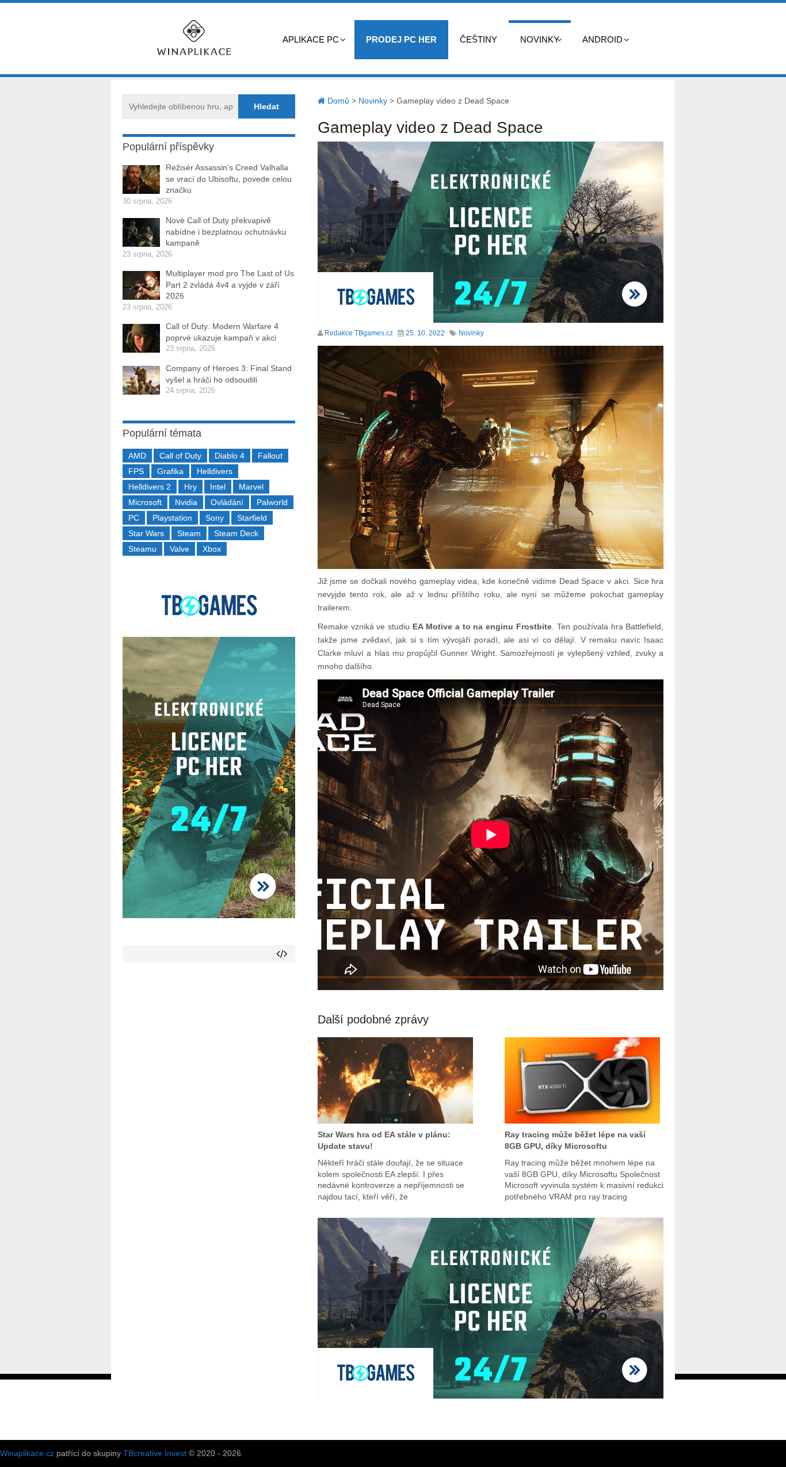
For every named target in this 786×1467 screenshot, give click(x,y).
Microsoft (145, 502)
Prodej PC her (401, 39)
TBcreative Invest (154, 1453)
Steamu (142, 548)
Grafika (170, 471)
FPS (136, 471)
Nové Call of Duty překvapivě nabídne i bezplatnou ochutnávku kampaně (226, 231)
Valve (179, 548)
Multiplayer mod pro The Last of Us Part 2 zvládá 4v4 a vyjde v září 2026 (230, 284)
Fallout (270, 455)
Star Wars (146, 533)
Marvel (251, 486)
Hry (190, 486)
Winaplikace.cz (27, 1453)
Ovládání (227, 502)
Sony (214, 517)
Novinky (539, 39)
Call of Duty (180, 455)
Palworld (272, 502)
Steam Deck (236, 533)
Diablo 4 (230, 455)
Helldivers (214, 471)
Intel (218, 486)
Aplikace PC (311, 39)
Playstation (172, 517)
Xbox (212, 548)
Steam (189, 533)
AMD (137, 455)
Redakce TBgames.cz (359, 333)
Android (602, 39)
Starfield (252, 517)
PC (133, 517)
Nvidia (186, 502)
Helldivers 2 (149, 486)
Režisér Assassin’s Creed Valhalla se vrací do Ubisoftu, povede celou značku (229, 178)
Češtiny (478, 39)
